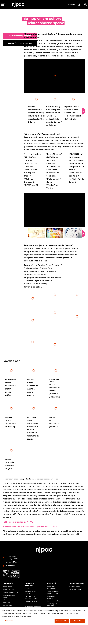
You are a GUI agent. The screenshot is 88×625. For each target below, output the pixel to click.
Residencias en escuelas (52, 597)
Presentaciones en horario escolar (53, 592)
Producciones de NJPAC (9, 596)
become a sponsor (75, 589)
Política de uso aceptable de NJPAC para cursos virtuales (30, 526)
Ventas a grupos (31, 601)
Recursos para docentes (52, 605)
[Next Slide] (83, 111)
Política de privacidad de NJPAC (18, 522)
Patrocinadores (76, 583)
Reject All (77, 621)
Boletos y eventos (29, 584)
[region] (44, 616)
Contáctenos (7, 606)
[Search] (85, 4)
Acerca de (8, 583)
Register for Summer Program (21, 43)
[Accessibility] (79, 4)
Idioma (71, 4)
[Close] (84, 610)
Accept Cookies (61, 621)
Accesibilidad (10, 565)
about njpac (7, 587)
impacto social (8, 589)
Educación (52, 583)
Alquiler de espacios (10, 592)
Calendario (29, 604)
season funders (74, 587)
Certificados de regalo (33, 607)
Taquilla (27, 589)
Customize (9, 621)
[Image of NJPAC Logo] (19, 4)
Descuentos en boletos (30, 592)
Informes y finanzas (10, 600)
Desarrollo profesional (55, 601)
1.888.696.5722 (11, 562)
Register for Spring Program (21, 36)
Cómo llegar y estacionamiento (31, 597)
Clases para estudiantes (51, 588)
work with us (7, 603)
